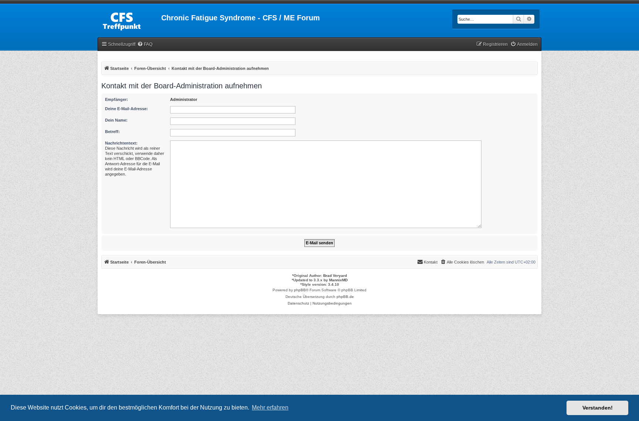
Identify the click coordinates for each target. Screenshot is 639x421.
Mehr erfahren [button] (270, 407)
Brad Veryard (335, 276)
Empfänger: (116, 99)
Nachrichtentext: (121, 143)
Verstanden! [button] (597, 408)
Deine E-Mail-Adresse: (126, 108)
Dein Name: (116, 120)
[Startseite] (129, 20)
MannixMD (338, 280)
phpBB (300, 290)
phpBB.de (345, 297)
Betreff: (112, 131)
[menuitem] (144, 45)
